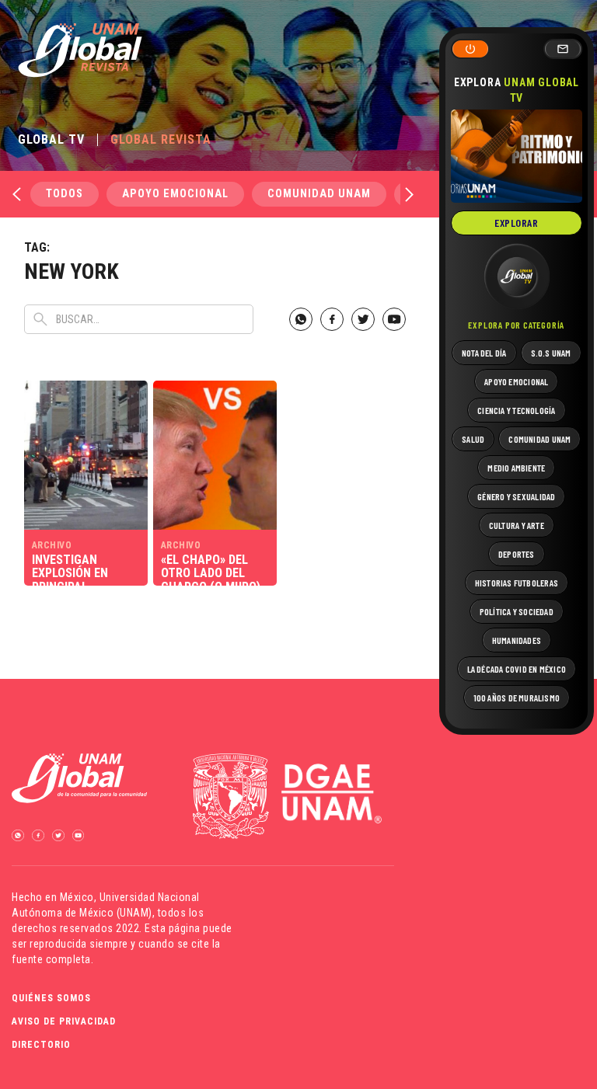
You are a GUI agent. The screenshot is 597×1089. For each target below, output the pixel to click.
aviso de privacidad (64, 1021)
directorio (41, 1044)
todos (64, 193)
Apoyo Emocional (175, 193)
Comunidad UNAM (319, 193)
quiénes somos (51, 998)
